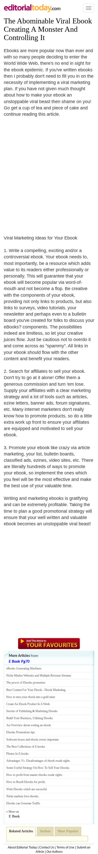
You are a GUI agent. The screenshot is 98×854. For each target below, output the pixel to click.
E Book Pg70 (19, 662)
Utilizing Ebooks (43, 718)
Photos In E (13, 753)
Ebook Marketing (54, 690)
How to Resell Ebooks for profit (25, 782)
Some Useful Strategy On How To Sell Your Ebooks (37, 768)
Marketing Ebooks (46, 711)
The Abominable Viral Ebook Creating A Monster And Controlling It (48, 29)
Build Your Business (18, 718)
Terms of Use (65, 847)
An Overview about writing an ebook (28, 725)
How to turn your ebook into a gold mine (30, 697)
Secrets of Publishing (19, 711)
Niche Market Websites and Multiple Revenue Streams (38, 675)
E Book (14, 816)
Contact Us (46, 847)
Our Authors (54, 851)
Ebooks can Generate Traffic (23, 803)
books (41, 746)
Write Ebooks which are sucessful (26, 789)
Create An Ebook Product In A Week (28, 704)
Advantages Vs (15, 760)
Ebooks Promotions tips (20, 732)
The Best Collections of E (21, 746)
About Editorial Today (22, 847)
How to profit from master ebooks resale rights (34, 775)
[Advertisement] (49, 173)
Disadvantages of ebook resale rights (48, 760)
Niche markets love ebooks (22, 796)
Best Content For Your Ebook (24, 690)
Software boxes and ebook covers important (32, 739)
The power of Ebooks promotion (25, 682)
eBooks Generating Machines (23, 668)
